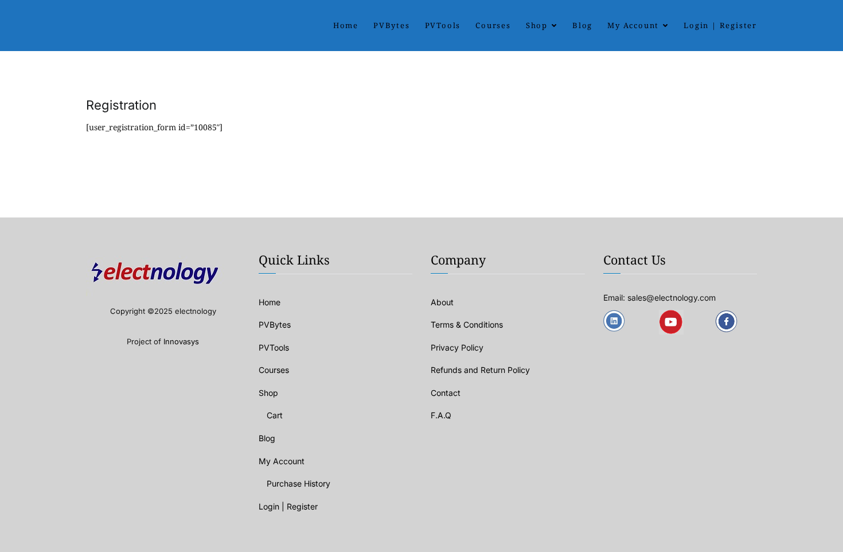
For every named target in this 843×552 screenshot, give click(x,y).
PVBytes (391, 25)
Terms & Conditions (467, 324)
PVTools (443, 25)
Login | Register (720, 25)
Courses (493, 25)
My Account (633, 25)
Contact (445, 393)
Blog (582, 25)
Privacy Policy (457, 347)
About (442, 302)
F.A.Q (441, 415)
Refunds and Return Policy (480, 370)
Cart (275, 415)
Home (345, 25)
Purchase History (298, 483)
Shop (537, 25)
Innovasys (181, 341)
